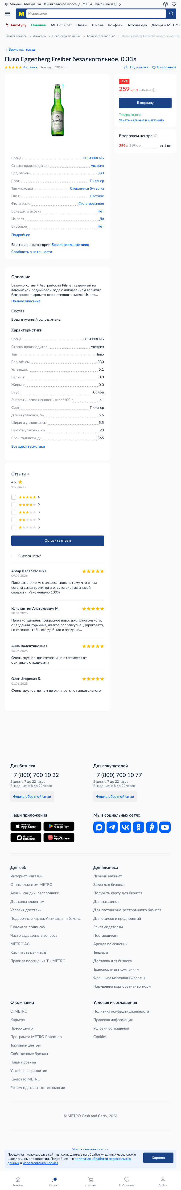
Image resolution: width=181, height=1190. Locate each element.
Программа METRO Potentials (36, 1037)
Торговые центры (25, 1045)
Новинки (38, 25)
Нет (101, 211)
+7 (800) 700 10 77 (117, 775)
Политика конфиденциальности (121, 1011)
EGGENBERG (93, 158)
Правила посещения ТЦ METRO (38, 961)
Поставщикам (105, 935)
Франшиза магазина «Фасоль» (119, 978)
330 (101, 173)
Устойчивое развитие (28, 1071)
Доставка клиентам (27, 902)
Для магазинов (106, 902)
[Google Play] (58, 826)
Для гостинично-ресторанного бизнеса (127, 910)
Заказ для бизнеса (109, 885)
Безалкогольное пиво (70, 245)
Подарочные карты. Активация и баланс (45, 918)
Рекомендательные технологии (37, 1088)
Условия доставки (25, 910)
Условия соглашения (111, 1028)
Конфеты (115, 25)
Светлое (97, 196)
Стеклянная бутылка (87, 188)
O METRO (19, 1011)
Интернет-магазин (26, 876)
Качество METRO (25, 1079)
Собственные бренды (29, 1054)
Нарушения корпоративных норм (122, 986)
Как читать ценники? (28, 952)
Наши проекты (23, 1062)
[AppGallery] (58, 837)
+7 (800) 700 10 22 (34, 775)
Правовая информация (113, 1020)
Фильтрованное (91, 203)
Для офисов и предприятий (117, 918)
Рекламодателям (108, 927)
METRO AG (20, 944)
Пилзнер (97, 181)
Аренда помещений (110, 944)
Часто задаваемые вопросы (34, 935)
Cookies (100, 1037)
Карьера (17, 1020)
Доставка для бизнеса (112, 961)
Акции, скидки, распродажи (34, 893)
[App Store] (25, 826)
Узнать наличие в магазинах (141, 120)
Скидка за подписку (27, 927)
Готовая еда (137, 25)
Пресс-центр (21, 1028)
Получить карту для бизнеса (118, 893)
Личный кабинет (107, 876)
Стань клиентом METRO (31, 885)
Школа (97, 25)
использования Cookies (40, 1163)
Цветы (81, 25)
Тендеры (100, 952)
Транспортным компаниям (116, 969)
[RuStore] (25, 837)
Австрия (97, 166)
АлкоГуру (18, 25)
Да (101, 219)
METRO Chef (61, 25)
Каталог (9, 13)
